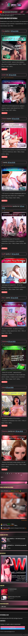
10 (16, 473)
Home (2, 14)
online (3, 606)
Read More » (4, 69)
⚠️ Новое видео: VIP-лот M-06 (10, 12)
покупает (7, 118)
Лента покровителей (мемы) (9, 33)
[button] (26, 505)
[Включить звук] (3, 59)
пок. (5, 75)
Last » (2, 477)
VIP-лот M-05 (15, 254)
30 (21, 475)
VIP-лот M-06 (14, 31)
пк (5, 341)
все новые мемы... (24, 520)
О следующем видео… (12, 589)
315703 (12, 525)
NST (2, 33)
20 (18, 473)
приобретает (11, 206)
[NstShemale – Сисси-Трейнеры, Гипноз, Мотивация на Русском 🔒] (14, 4)
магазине (17, 491)
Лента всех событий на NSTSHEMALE (13, 14)
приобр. (5, 162)
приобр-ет (6, 31)
